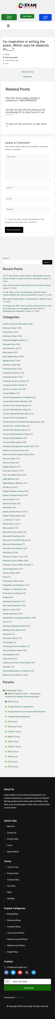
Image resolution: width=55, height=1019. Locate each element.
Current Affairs (9, 393)
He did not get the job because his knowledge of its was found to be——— (25, 112)
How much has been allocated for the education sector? (27, 285)
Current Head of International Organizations (21, 422)
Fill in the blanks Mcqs (12, 475)
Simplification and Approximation (17, 618)
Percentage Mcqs (10, 569)
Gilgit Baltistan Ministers (13, 483)
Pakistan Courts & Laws (13, 557)
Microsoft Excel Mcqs (12, 536)
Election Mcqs (9, 463)
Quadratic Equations (11, 601)
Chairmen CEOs (9, 365)
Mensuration (8, 528)
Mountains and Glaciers (13, 548)
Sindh (5, 622)
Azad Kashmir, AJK (11, 348)
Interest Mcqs (9, 499)
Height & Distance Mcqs (13, 491)
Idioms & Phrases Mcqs (13, 495)
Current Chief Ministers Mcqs (15, 410)
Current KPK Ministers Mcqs (15, 430)
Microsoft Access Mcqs (13, 532)
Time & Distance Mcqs (12, 650)
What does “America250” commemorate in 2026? (24, 299)
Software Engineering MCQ (14, 626)
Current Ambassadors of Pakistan (17, 397)
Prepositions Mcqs (11, 581)
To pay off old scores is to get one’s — (26, 125)
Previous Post (28, 72)
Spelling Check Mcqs (12, 630)
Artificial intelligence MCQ (14, 340)
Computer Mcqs (10, 377)
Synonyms (7, 634)
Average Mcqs (9, 344)
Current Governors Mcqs (13, 418)
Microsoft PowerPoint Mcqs (15, 540)
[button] (8, 25)
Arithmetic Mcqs (10, 336)
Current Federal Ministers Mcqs (16, 414)
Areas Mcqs (8, 332)
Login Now (45, 17)
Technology (8, 642)
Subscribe (29, 987)
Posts (5, 577)
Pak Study (7, 552)
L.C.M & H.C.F (9, 520)
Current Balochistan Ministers (15, 401)
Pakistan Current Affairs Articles (16, 565)
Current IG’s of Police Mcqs (14, 426)
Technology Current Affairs (14, 646)
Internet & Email (9, 503)
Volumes (6, 667)
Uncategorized (9, 654)
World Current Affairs (12, 675)
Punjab (6, 597)
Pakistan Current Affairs (13, 561)
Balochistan (8, 352)
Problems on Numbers (12, 589)
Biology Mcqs (8, 361)
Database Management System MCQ (19, 446)
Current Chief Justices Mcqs (15, 405)
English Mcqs (8, 467)
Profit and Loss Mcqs (12, 593)
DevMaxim (19, 997)
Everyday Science (10, 471)
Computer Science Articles (14, 381)
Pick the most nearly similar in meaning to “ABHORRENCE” (23, 99)
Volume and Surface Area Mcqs (16, 663)
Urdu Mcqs (7, 659)
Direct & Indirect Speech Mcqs (16, 454)
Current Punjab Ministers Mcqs (16, 434)
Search (6, 258)
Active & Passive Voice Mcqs (15, 324)
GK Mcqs (7, 487)
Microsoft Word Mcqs (12, 544)
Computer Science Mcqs (13, 385)
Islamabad (7, 507)
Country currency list (12, 389)
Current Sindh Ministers (13, 438)
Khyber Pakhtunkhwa (12, 516)
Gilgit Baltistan (9, 479)
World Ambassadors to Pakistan (16, 671)
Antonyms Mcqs (10, 328)
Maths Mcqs (8, 524)
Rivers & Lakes (9, 609)
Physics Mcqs (9, 573)
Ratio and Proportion (11, 606)
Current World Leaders (12, 442)
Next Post (27, 77)
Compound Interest (11, 373)
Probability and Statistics (13, 585)
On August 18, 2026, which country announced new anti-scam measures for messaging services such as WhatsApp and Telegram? (27, 308)
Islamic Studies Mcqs (12, 512)
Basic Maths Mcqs (11, 356)
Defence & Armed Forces (13, 450)
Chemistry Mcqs (10, 369)
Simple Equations (10, 614)
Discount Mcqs (9, 458)
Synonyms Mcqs (10, 638)
